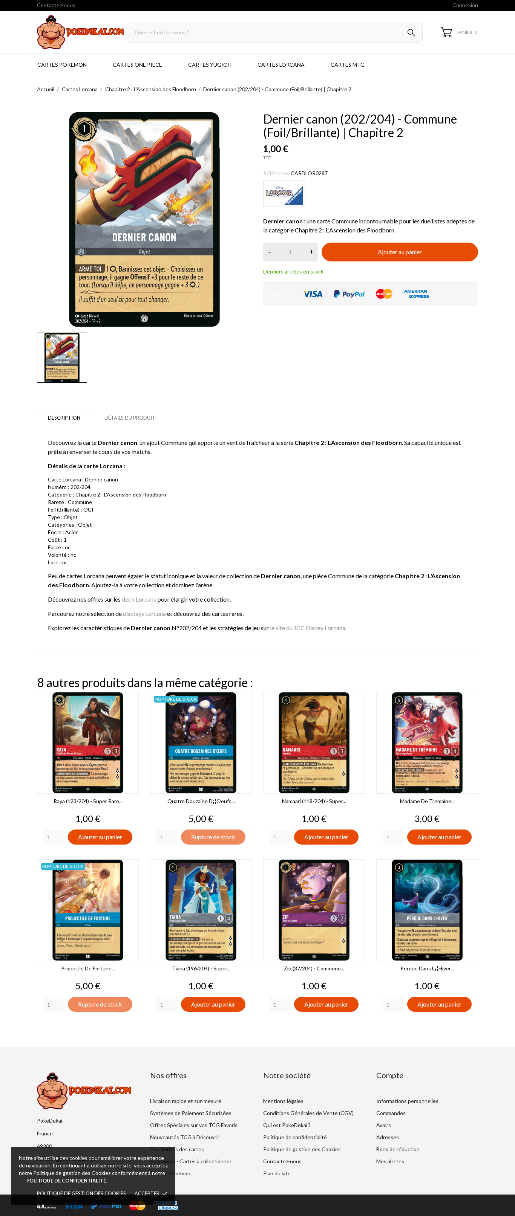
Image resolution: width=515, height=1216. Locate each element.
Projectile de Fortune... (88, 968)
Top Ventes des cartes (177, 1149)
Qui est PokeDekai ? (287, 1125)
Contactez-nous (56, 5)
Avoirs (383, 1125)
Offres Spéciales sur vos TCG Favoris (194, 1125)
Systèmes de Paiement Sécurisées (190, 1113)
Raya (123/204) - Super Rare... (88, 801)
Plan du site (277, 1173)
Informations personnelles (407, 1101)
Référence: (276, 173)
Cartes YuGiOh (209, 64)
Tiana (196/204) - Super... (201, 968)
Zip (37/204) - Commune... (314, 968)
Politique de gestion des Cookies (81, 1193)
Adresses (387, 1137)
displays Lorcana (144, 613)
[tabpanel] (144, 219)
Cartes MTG (348, 64)
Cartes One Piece (137, 64)
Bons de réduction (398, 1149)
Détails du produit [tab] (129, 418)
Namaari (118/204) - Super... (314, 801)
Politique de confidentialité (295, 1137)
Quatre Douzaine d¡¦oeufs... (201, 801)
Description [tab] (64, 418)
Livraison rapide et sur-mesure (185, 1101)
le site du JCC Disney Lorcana (307, 627)
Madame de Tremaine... (427, 801)
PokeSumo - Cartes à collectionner (190, 1161)
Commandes (391, 1113)
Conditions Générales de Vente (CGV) (308, 1113)
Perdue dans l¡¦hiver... (427, 968)
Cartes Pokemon (62, 64)
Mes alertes (390, 1161)
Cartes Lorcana (281, 64)
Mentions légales (283, 1101)
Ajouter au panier (400, 251)
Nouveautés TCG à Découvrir (184, 1137)
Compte (389, 1075)
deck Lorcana (139, 599)
